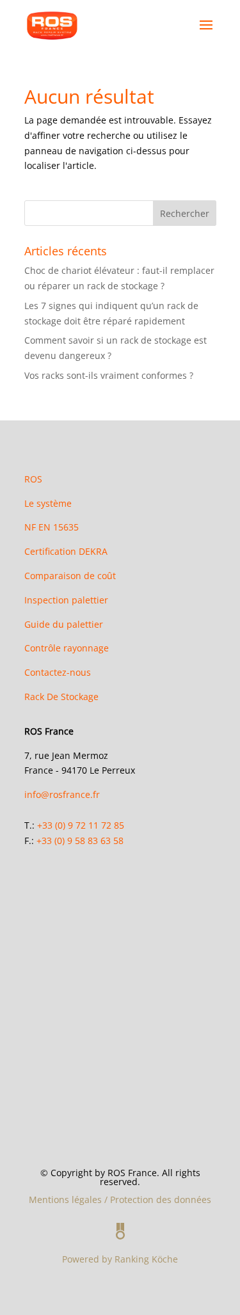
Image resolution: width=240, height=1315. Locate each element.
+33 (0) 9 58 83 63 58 (80, 840)
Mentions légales (65, 1199)
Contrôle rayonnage (66, 648)
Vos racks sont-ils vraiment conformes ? (110, 375)
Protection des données (160, 1199)
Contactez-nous (57, 672)
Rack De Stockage (61, 696)
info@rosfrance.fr (62, 794)
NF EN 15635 (51, 527)
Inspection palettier (66, 600)
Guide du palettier (63, 624)
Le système (48, 503)
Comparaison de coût (70, 576)
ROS (33, 479)
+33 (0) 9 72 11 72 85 (80, 825)
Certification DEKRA (66, 551)
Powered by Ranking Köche (120, 1259)
